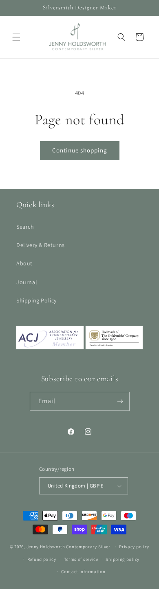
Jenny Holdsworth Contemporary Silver (68, 546)
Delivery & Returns (40, 245)
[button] (16, 37)
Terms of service (81, 559)
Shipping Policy (36, 300)
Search (25, 226)
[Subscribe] (120, 401)
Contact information (83, 571)
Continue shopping (79, 150)
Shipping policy (122, 559)
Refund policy (41, 559)
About (24, 263)
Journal (26, 282)
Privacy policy (134, 546)
